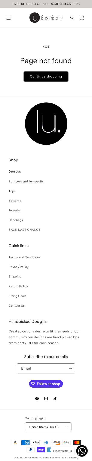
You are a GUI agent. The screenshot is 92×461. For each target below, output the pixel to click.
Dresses (15, 171)
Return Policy (18, 286)
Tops (12, 191)
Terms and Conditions (25, 257)
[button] (8, 18)
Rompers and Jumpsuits (26, 181)
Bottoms (15, 201)
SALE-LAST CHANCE (25, 230)
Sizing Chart (17, 296)
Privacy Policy (18, 267)
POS (41, 457)
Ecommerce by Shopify (64, 457)
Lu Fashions (31, 457)
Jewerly (14, 210)
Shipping (15, 276)
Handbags (16, 220)
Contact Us (17, 306)
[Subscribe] (70, 368)
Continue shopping (46, 76)
